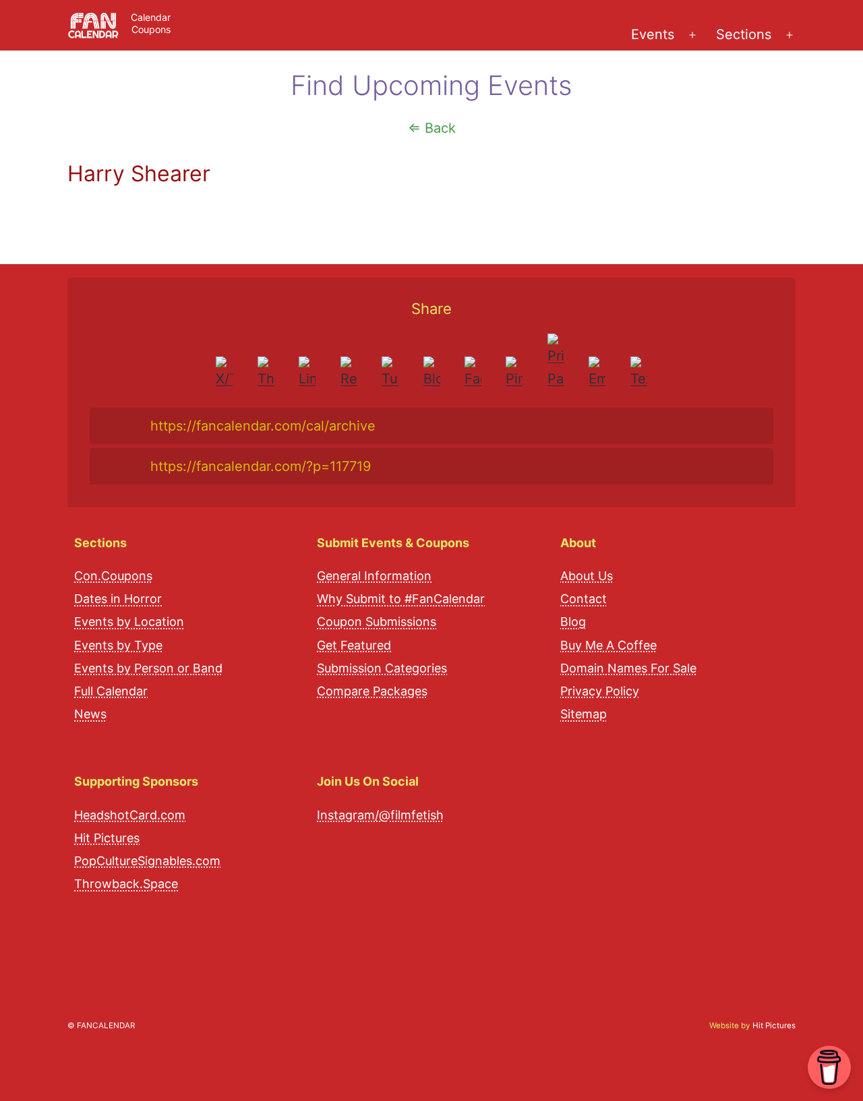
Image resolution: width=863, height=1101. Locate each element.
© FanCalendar (101, 1025)
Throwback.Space (126, 884)
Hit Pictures (107, 838)
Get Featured (354, 645)
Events (652, 34)
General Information (374, 576)
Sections (743, 34)
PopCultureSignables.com (147, 861)
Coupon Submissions (376, 622)
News (90, 714)
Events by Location (129, 622)
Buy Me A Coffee (608, 645)
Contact (583, 599)
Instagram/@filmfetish (380, 815)
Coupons (151, 29)
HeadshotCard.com (129, 815)
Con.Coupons (113, 576)
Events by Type (118, 645)
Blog (573, 622)
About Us (586, 576)
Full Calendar (111, 691)
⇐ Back (432, 128)
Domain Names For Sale (628, 668)
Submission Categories (382, 668)
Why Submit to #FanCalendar (401, 599)
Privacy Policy (599, 691)
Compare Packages (372, 691)
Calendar (151, 17)
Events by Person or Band (148, 668)
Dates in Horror (118, 599)
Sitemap (583, 714)
